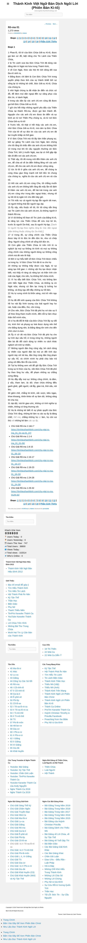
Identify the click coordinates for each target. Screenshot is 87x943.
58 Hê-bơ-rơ (16, 726)
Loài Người (50, 770)
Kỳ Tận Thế (13, 597)
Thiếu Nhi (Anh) (52, 687)
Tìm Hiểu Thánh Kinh (18, 588)
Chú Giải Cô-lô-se (18, 840)
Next (55, 24)
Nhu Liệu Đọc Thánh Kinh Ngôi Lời (19, 927)
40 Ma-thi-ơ (15, 668)
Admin (25, 33)
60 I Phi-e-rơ (16, 732)
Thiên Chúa (50, 767)
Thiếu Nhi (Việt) (52, 684)
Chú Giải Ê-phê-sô (18, 834)
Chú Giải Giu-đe (17, 869)
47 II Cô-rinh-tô (17, 691)
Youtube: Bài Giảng (19, 767)
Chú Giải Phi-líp (17, 837)
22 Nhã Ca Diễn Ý (53, 655)
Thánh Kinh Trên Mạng (55, 691)
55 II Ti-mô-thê (17, 716)
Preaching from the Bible (56, 719)
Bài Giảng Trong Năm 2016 (57, 815)
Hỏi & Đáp (49, 866)
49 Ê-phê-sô (16, 697)
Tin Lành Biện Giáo (53, 678)
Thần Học (12, 601)
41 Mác (13, 671)
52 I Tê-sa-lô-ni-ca (18, 706)
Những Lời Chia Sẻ (54, 875)
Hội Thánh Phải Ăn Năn (19, 594)
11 (50, 38)
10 (46, 38)
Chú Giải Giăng (17, 824)
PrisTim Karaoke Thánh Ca (57, 710)
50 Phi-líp (14, 700)
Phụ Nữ (11, 607)
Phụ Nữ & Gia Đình (54, 722)
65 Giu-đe (14, 748)
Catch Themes (77, 914)
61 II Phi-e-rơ (16, 735)
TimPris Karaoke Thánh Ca (20, 613)
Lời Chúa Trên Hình (17, 623)
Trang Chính (9, 920)
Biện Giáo (12, 604)
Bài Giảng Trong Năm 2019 (57, 805)
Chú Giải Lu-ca (17, 821)
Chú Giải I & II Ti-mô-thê (21, 850)
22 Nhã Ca (50, 652)
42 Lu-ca (14, 675)
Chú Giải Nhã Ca (18, 815)
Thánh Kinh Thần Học (55, 681)
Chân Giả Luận (52, 856)
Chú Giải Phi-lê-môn (19, 853)
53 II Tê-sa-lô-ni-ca (19, 710)
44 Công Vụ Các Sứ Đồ (21, 681)
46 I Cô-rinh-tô (17, 687)
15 (33, 41)
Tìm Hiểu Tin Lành (16, 591)
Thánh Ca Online (52, 706)
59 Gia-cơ (15, 729)
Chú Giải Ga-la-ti (18, 831)
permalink (46, 508)
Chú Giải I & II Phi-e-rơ (21, 866)
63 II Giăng (15, 741)
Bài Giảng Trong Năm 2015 (57, 818)
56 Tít (13, 719)
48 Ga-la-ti (15, 694)
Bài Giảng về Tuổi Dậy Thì (57, 840)
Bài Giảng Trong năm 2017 (57, 812)
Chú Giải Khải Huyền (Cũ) (22, 872)
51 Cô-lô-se (15, 703)
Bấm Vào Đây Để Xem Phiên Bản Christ (22, 923)
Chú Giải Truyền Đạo (20, 812)
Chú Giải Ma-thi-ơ (18, 818)
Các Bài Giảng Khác (54, 853)
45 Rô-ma (25, 508)
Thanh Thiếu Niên (16, 610)
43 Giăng (14, 678)
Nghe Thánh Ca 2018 (20, 789)
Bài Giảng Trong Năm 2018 (57, 808)
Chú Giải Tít (15, 859)
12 (54, 38)
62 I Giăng (15, 738)
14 (29, 41)
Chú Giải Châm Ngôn (20, 808)
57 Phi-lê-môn (16, 722)
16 (37, 41)
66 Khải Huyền (17, 751)
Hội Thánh (49, 773)
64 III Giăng (15, 745)
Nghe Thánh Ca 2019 (20, 792)
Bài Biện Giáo (51, 844)
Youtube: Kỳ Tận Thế (20, 770)
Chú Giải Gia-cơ (17, 863)
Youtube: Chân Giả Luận (21, 773)
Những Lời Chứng (53, 879)
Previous (47, 24)
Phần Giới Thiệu (48, 41)
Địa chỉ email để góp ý (18, 585)
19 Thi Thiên (50, 649)
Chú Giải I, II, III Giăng (21, 856)
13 (24, 41)
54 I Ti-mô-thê (16, 713)
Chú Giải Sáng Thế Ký (20, 805)
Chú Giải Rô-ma (17, 828)
